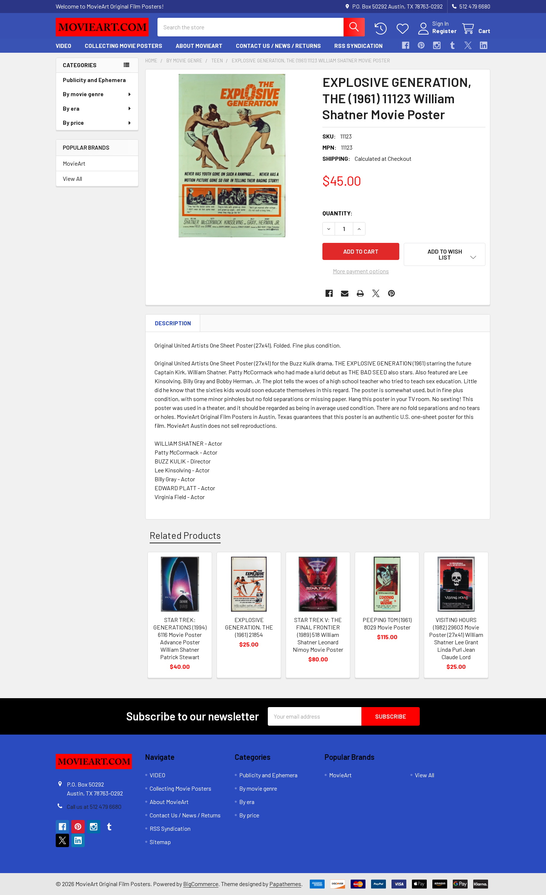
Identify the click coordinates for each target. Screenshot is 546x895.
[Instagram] (436, 45)
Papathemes (285, 883)
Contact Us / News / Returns (278, 45)
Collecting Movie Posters (123, 45)
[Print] (360, 293)
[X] (468, 45)
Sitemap (160, 841)
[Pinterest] (421, 45)
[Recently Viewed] (382, 29)
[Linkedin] (483, 45)
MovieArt (74, 163)
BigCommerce (200, 883)
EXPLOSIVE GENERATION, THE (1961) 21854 (249, 627)
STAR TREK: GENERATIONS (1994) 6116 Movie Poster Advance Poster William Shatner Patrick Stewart (180, 638)
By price (73, 122)
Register (444, 30)
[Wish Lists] (404, 29)
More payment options (361, 270)
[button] (444, 254)
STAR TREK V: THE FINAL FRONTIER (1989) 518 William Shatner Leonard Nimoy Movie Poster (318, 634)
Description (173, 323)
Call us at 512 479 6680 (94, 806)
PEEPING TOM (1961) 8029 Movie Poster (387, 623)
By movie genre (83, 94)
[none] (231, 155)
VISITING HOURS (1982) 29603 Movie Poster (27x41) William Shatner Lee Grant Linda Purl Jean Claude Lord (456, 638)
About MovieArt (199, 45)
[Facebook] (405, 45)
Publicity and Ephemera (94, 80)
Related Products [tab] (185, 535)
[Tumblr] (452, 45)
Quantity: (337, 213)
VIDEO (63, 45)
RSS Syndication (358, 45)
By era (71, 108)
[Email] (344, 293)
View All (72, 178)
